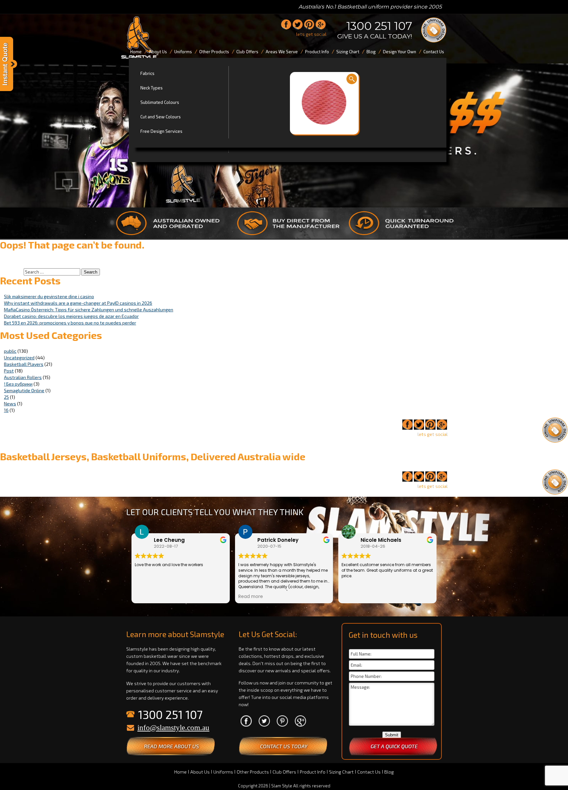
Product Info (312, 772)
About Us (200, 772)
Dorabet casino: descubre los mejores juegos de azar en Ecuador (71, 316)
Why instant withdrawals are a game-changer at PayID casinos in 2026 (78, 303)
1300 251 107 (379, 26)
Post (9, 370)
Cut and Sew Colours (160, 116)
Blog (389, 772)
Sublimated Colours (159, 102)
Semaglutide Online (24, 390)
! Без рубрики (18, 384)
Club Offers (284, 772)
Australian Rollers (23, 377)
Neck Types (151, 87)
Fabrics (147, 73)
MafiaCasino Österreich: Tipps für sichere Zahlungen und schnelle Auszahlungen (88, 309)
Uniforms (223, 772)
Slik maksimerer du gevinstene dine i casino (49, 296)
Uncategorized (19, 357)
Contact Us (369, 772)
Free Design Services (161, 131)
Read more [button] (250, 597)
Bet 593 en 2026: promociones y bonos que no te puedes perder (70, 322)
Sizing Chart (341, 772)
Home (180, 772)
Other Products (253, 772)
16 (6, 410)
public (10, 351)
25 (6, 397)
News (10, 403)
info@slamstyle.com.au (173, 728)
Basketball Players (23, 364)
